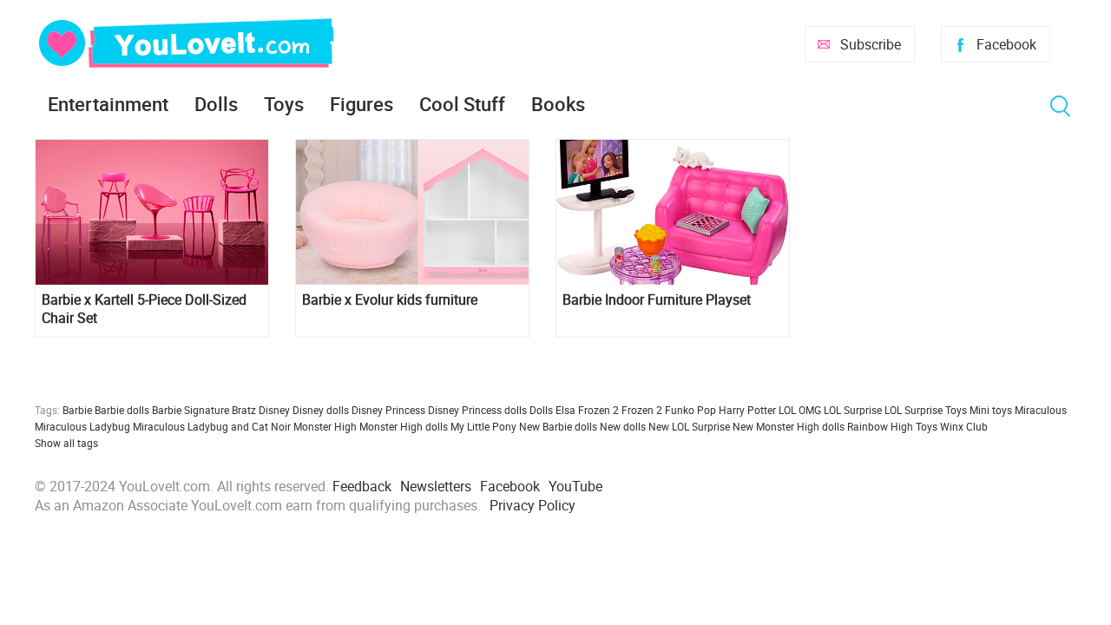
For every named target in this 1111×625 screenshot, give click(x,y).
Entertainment (108, 103)
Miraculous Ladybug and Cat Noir (212, 426)
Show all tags (66, 443)
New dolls (623, 426)
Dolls (216, 103)
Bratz (244, 410)
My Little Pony (483, 426)
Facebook (1006, 44)
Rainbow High (880, 426)
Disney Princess (388, 410)
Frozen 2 (641, 410)
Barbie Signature (190, 410)
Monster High (325, 426)
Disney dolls (321, 410)
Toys (284, 103)
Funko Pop (690, 410)
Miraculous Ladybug (82, 426)
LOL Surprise (853, 410)
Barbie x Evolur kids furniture (389, 300)
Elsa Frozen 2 (587, 410)
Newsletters (435, 486)
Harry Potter (747, 410)
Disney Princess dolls (477, 410)
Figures (361, 103)
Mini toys (991, 410)
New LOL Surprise (689, 426)
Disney (274, 410)
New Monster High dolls (789, 426)
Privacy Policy (532, 505)
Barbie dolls (122, 410)
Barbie (77, 410)
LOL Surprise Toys (925, 410)
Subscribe (870, 44)
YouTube (575, 486)
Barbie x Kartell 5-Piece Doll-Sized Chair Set (144, 309)
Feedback (361, 486)
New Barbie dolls (558, 426)
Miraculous (1041, 410)
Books (558, 103)
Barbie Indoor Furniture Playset (656, 300)
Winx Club (964, 426)
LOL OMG (800, 410)
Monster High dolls (403, 426)
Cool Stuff (462, 103)
